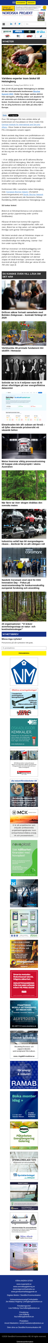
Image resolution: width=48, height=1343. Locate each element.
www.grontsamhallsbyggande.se (24, 1292)
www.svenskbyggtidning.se (24, 1287)
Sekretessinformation (25, 1342)
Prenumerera (21, 2)
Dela (5, 115)
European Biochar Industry (17, 192)
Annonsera (31, 2)
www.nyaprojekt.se (24, 1284)
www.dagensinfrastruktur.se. (24, 1289)
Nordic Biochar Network (33, 195)
